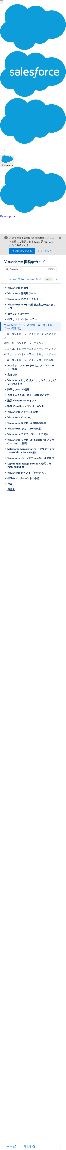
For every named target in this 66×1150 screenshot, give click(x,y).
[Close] (60, 238)
